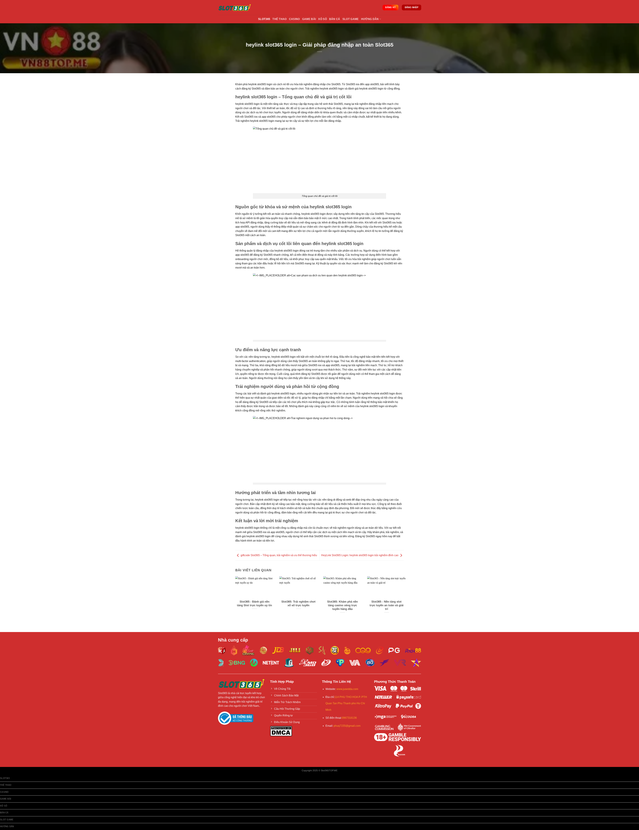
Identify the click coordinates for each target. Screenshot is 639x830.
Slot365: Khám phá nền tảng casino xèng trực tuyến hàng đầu (342, 605)
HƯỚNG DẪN (370, 19)
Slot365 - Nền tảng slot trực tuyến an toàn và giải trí (387, 605)
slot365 (5, 778)
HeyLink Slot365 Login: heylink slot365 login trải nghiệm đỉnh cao (359, 555)
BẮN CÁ (334, 19)
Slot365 (264, 19)
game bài (309, 19)
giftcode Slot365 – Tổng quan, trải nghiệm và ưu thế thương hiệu (279, 555)
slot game (350, 19)
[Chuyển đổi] (634, 826)
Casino (294, 19)
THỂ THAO (279, 19)
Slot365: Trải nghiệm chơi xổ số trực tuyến (298, 603)
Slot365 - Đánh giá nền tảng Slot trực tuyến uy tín (254, 603)
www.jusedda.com (347, 689)
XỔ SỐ (322, 19)
